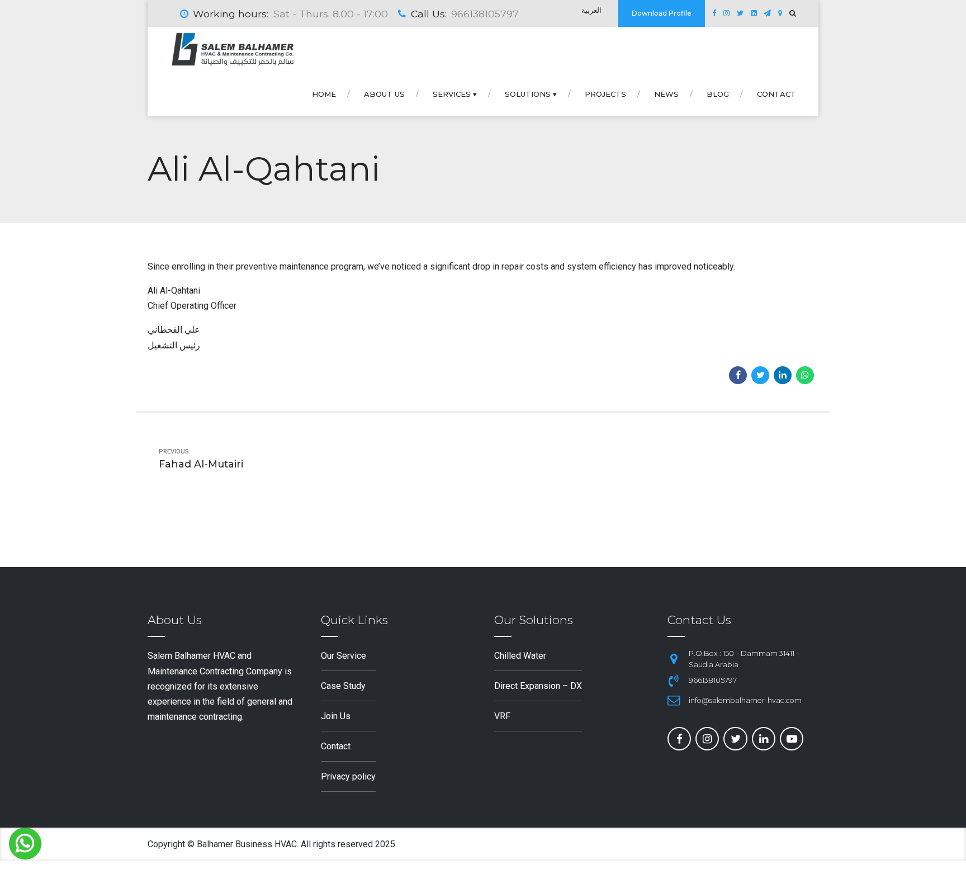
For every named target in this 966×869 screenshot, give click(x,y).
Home (324, 93)
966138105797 (713, 680)
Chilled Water (520, 655)
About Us (384, 93)
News (666, 93)
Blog (718, 93)
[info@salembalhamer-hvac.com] (673, 700)
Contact (776, 93)
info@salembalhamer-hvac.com (745, 700)
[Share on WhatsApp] (805, 375)
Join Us (336, 716)
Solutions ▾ (531, 93)
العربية (591, 10)
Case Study (343, 686)
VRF (502, 716)
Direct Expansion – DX (538, 686)
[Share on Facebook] (738, 375)
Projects (605, 93)
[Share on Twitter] (760, 375)
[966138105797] (673, 680)
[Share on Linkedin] (783, 375)
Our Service (343, 655)
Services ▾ (455, 93)
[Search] (792, 13)
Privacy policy (348, 776)
